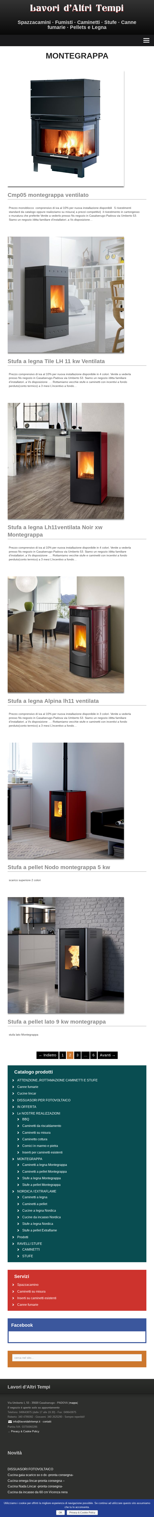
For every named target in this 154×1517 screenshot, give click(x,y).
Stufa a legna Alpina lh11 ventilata (53, 701)
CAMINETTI (31, 1249)
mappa (73, 1402)
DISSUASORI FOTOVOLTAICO (30, 1469)
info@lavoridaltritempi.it (26, 1421)
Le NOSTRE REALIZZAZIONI (38, 1113)
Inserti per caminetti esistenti (42, 1152)
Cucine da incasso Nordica (41, 1217)
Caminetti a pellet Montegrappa (44, 1171)
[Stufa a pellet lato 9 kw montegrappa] (66, 1016)
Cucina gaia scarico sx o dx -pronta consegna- (40, 1475)
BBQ (25, 1119)
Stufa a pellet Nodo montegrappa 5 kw (59, 867)
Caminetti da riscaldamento (41, 1126)
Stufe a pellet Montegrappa (41, 1184)
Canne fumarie (27, 1087)
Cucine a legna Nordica (39, 1210)
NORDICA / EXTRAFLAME (36, 1191)
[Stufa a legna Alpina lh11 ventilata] (66, 695)
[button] (77, 40)
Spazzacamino (27, 1284)
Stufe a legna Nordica (37, 1223)
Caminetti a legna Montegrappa (44, 1164)
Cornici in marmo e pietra (40, 1145)
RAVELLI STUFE (29, 1243)
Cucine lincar (26, 1093)
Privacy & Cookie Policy (25, 1431)
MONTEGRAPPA (29, 1159)
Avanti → (108, 1055)
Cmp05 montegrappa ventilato (48, 195)
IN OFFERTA (26, 1107)
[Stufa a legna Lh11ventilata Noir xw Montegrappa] (66, 521)
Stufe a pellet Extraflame (39, 1230)
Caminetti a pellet (34, 1204)
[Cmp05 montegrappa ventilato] (66, 189)
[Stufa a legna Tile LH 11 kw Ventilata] (66, 355)
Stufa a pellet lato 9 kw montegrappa (57, 1022)
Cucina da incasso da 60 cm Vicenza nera (38, 1492)
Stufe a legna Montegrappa (41, 1178)
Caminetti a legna (34, 1197)
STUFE (27, 1256)
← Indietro (47, 1055)
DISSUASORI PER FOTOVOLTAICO (43, 1100)
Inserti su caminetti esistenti (36, 1298)
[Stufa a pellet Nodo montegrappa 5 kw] (66, 861)
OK (60, 1512)
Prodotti (22, 1237)
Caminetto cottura (34, 1139)
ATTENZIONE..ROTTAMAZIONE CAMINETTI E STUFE (57, 1080)
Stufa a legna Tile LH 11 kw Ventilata (56, 361)
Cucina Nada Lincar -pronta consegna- (35, 1486)
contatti (47, 1421)
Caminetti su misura (36, 1132)
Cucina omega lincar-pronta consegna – (36, 1480)
